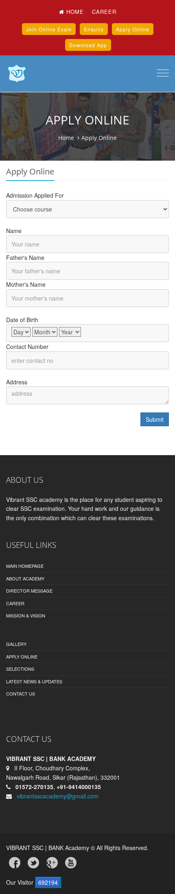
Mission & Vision (25, 615)
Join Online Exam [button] (49, 29)
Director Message (29, 590)
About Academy (25, 578)
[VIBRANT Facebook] (14, 862)
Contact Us (20, 693)
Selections (20, 668)
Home (74, 11)
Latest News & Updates (34, 681)
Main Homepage (25, 566)
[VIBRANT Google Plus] (52, 862)
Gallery (16, 644)
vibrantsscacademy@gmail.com (57, 796)
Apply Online (21, 656)
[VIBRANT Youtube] (71, 862)
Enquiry (94, 29)
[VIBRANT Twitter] (33, 862)
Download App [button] (88, 44)
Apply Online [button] (132, 29)
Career (104, 11)
